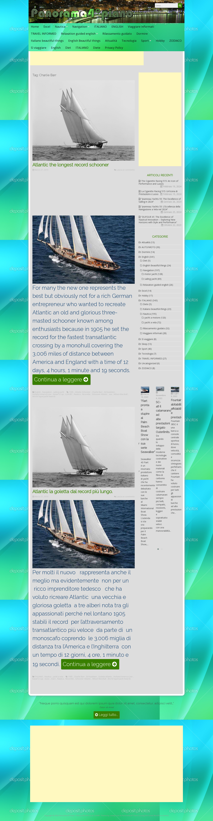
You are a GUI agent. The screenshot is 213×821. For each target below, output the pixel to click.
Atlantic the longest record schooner (70, 164)
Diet (68, 48)
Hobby (160, 40)
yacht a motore (152, 317)
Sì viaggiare (38, 48)
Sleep (144, 343)
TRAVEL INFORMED (43, 33)
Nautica (60, 26)
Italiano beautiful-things (47, 40)
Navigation (79, 26)
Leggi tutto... (108, 715)
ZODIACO (175, 40)
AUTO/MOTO (148, 247)
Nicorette (86, 394)
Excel (47, 26)
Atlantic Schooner (82, 392)
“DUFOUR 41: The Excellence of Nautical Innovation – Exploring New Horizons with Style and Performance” (158, 219)
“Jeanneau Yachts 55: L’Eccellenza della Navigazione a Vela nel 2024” (159, 208)
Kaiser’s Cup (58, 394)
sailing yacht (58, 392)
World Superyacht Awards (43, 396)
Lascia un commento (125, 170)
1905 (71, 392)
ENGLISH (117, 26)
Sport (145, 40)
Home (35, 26)
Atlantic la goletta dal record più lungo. (73, 491)
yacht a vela (58, 677)
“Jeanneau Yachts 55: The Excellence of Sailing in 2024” (160, 200)
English (56, 48)
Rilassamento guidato (117, 33)
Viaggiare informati (141, 26)
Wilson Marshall (121, 394)
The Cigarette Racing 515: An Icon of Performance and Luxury (158, 182)
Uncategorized (149, 363)
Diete (96, 48)
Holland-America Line (41, 394)
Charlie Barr (97, 392)
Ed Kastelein (109, 392)
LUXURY (68, 394)
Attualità (111, 40)
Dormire (142, 33)
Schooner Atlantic (99, 394)
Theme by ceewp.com (110, 815)
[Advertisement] (87, 58)
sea (110, 394)
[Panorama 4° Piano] (82, 19)
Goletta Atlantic (105, 677)
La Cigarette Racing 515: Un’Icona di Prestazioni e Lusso (158, 193)
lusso (47, 679)
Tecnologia (129, 40)
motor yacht (151, 274)
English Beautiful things (84, 40)
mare (53, 679)
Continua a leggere (62, 380)
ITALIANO (100, 26)
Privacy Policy (114, 48)
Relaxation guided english (78, 33)
